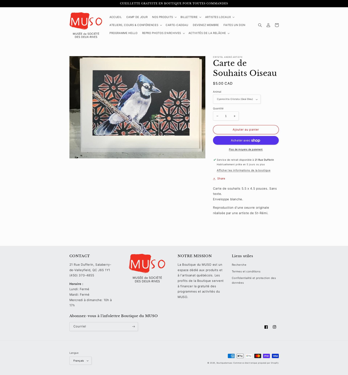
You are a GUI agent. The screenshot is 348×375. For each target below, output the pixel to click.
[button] (164, 17)
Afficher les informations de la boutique (243, 170)
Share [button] (221, 178)
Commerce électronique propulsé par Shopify (256, 363)
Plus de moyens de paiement (246, 149)
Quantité (218, 108)
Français (78, 360)
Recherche (239, 264)
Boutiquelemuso (224, 363)
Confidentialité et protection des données (254, 280)
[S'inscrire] (133, 326)
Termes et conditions (246, 271)
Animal (217, 91)
